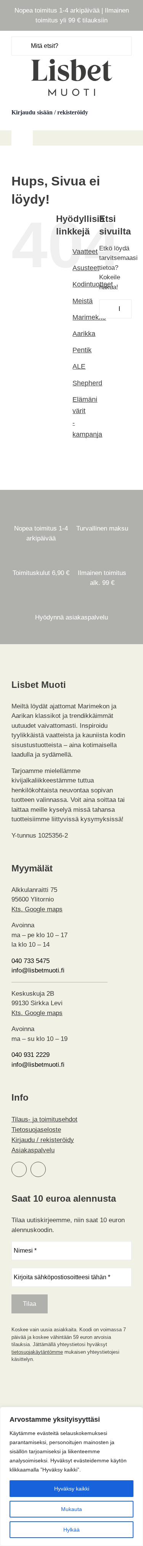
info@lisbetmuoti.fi (37, 970)
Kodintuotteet (92, 284)
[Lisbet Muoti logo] (71, 58)
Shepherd (87, 383)
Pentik (82, 350)
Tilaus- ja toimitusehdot (44, 1119)
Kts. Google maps (37, 909)
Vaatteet (85, 251)
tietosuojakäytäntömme (37, 1352)
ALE (78, 366)
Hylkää (71, 1530)
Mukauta (71, 1509)
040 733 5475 (30, 961)
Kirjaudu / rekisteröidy (42, 1140)
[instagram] (38, 1169)
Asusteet (85, 268)
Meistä (82, 301)
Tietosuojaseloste (36, 1129)
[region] (71, 1476)
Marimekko (89, 317)
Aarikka (83, 333)
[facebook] (19, 1169)
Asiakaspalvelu (33, 1150)
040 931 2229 (30, 1054)
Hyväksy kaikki (71, 1489)
